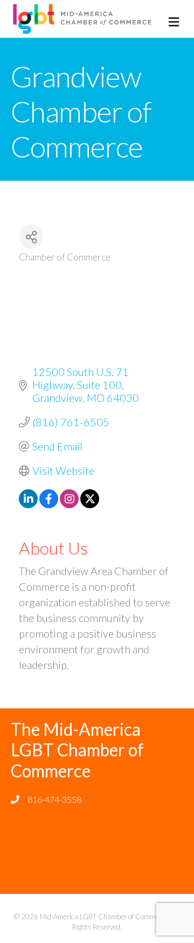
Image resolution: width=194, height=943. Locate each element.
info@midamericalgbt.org (73, 817)
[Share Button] (31, 236)
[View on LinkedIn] (28, 503)
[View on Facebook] (48, 503)
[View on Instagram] (69, 503)
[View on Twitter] (89, 503)
